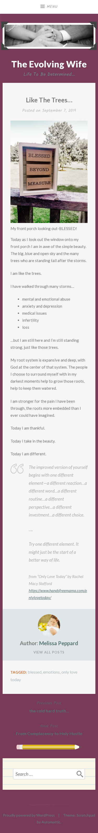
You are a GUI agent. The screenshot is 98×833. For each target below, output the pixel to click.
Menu (52, 7)
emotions (51, 671)
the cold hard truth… (49, 706)
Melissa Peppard (58, 643)
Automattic (51, 822)
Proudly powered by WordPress (29, 815)
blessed (35, 671)
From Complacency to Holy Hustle (49, 729)
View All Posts (49, 652)
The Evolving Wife (49, 64)
